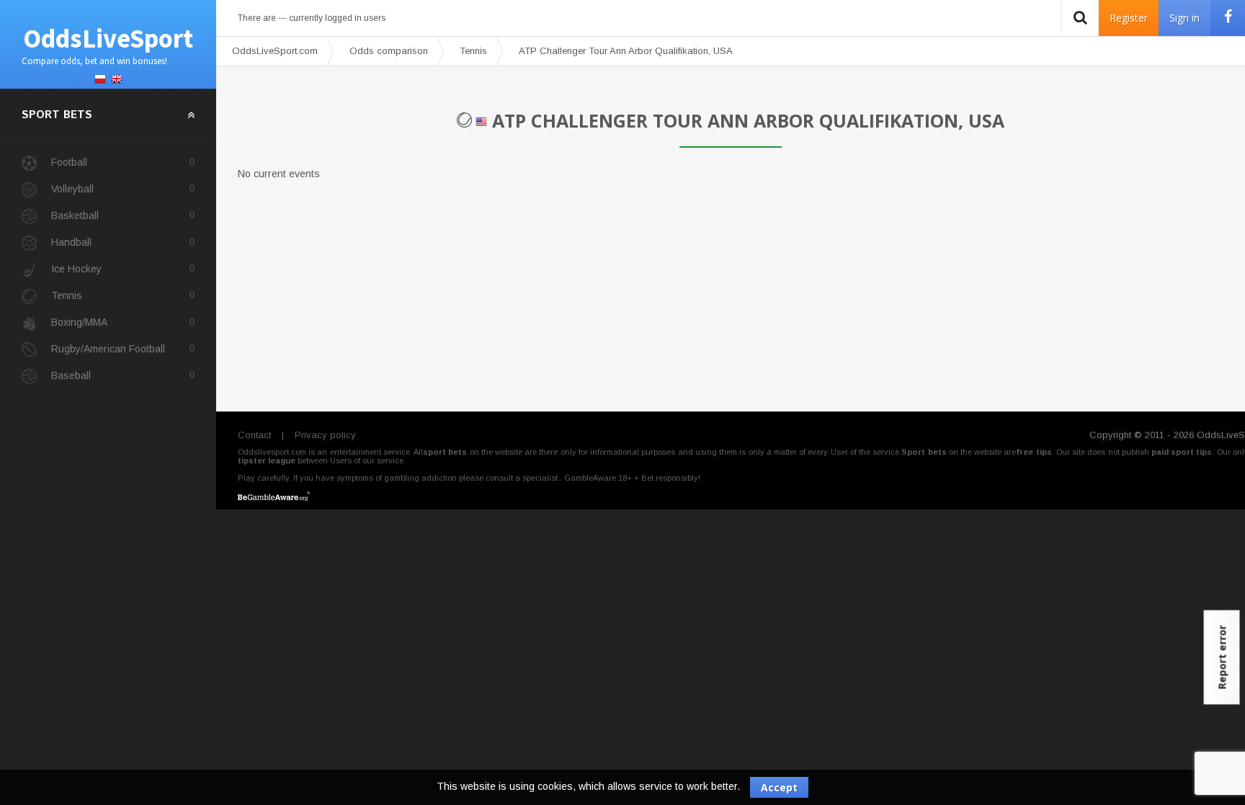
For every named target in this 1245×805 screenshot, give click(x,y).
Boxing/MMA (123, 322)
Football (123, 162)
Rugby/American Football (123, 348)
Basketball (123, 215)
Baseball (123, 375)
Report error (1222, 658)
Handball (123, 242)
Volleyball (123, 188)
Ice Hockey (123, 268)
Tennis (123, 295)
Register (1129, 18)
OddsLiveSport (107, 44)
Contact (254, 435)
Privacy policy (325, 435)
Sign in (1184, 18)
